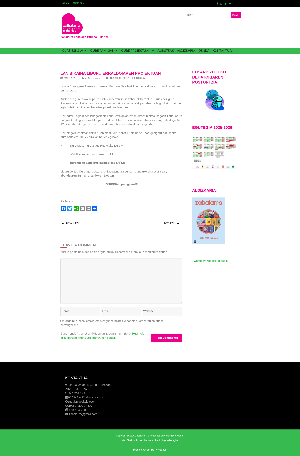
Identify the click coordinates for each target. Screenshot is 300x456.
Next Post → (171, 223)
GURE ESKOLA (72, 50)
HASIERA (141, 78)
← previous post (71, 223)
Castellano (78, 3)
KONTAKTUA (222, 50)
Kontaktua (161, 449)
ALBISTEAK (166, 50)
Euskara (65, 3)
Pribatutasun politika (143, 449)
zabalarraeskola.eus (81, 401)
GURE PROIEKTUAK (135, 50)
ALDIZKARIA (186, 50)
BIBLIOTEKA (129, 78)
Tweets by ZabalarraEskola (210, 261)
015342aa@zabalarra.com (85, 397)
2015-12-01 (69, 78)
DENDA (204, 50)
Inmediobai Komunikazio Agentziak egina (157, 440)
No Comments (92, 78)
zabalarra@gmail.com (83, 414)
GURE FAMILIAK (102, 50)
